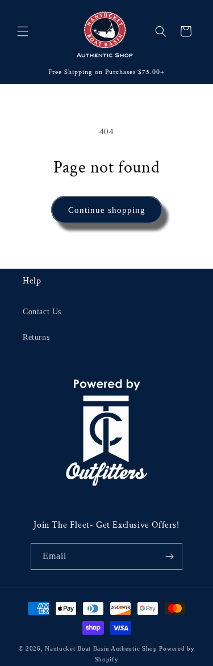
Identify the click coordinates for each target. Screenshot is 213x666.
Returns (36, 337)
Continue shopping (106, 210)
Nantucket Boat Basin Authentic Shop (101, 648)
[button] (22, 31)
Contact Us (42, 311)
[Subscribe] (169, 556)
